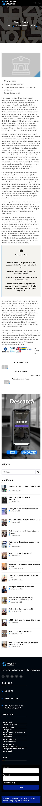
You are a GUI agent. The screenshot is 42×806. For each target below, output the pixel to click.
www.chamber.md (9, 742)
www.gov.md (8, 722)
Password (6, 775)
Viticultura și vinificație (21, 379)
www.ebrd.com (8, 727)
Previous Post (21, 362)
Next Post (34, 375)
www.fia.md (7, 737)
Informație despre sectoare (25, 26)
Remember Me (8, 783)
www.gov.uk (7, 730)
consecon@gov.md (11, 698)
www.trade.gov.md (10, 746)
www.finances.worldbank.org (14, 732)
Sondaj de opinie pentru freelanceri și (23, 509)
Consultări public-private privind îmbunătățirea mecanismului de (21, 599)
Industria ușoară (21, 371)
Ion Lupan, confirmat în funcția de (21, 587)
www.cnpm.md (8, 744)
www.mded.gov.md (10, 725)
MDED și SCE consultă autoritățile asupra (24, 620)
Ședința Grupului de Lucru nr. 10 (21, 609)
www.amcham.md (9, 739)
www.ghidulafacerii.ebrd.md (13, 749)
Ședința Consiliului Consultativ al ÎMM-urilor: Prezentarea (23, 643)
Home (9, 26)
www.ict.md (7, 751)
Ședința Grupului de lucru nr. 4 (20, 553)
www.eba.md (8, 734)
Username (6, 767)
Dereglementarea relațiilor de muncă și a (24, 520)
